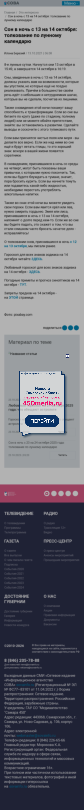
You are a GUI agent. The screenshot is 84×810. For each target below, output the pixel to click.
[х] (42, 405)
